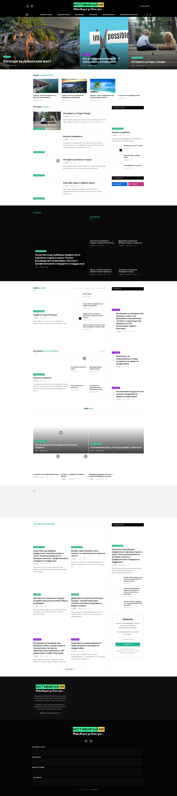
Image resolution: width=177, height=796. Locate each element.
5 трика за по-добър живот (129, 95)
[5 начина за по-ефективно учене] (47, 463)
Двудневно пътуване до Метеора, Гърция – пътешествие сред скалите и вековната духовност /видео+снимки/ (131, 242)
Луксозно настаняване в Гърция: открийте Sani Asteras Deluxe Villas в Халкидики (102, 242)
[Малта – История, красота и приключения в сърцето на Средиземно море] (102, 259)
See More (102, 351)
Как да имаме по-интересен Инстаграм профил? (56, 446)
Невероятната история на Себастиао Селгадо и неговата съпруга (93, 315)
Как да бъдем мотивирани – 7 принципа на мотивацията (101, 60)
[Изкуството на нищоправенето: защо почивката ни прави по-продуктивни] (128, 345)
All (74, 288)
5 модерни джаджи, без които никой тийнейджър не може (101, 475)
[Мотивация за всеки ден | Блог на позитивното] (88, 6)
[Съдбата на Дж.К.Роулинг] (50, 302)
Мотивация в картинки (128, 14)
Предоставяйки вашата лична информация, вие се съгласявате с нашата (128, 651)
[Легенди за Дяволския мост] (40, 43)
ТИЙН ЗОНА (80, 288)
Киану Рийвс (87, 294)
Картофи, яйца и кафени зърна (79, 183)
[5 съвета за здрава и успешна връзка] (74, 463)
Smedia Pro (94, 789)
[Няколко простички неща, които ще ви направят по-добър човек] (76, 327)
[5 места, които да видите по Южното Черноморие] (45, 86)
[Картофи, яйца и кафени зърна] (47, 190)
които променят (46, 351)
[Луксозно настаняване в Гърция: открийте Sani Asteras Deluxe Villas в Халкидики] (102, 230)
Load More (68, 669)
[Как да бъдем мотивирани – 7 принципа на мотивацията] (104, 43)
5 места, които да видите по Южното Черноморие (44, 96)
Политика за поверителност (128, 653)
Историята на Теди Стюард (148, 61)
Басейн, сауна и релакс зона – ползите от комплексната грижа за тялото (88, 553)
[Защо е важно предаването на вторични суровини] (76, 306)
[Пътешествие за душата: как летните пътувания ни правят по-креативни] (128, 380)
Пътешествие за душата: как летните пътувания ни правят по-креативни (130, 394)
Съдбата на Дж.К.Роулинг (45, 315)
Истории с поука (46, 14)
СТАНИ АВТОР (145, 6)
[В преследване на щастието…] (117, 167)
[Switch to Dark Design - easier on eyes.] (147, 14)
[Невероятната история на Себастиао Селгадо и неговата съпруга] (76, 316)
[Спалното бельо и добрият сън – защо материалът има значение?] (117, 603)
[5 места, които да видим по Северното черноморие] (74, 86)
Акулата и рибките (72, 136)
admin (4, 65)
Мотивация (79, 14)
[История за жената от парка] (47, 167)
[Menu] (27, 15)
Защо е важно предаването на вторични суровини (93, 304)
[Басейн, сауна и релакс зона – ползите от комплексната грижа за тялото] (88, 538)
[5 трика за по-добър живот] (131, 86)
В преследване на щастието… (133, 165)
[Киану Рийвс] (76, 296)
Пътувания (93, 14)
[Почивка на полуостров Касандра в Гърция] (131, 259)
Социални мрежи (101, 288)
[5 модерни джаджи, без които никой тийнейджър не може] (102, 463)
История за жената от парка (77, 160)
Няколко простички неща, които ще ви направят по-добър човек (94, 325)
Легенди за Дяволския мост (27, 61)
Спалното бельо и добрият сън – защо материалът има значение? (133, 603)
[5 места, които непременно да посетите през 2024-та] (102, 86)
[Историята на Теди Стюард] (152, 43)
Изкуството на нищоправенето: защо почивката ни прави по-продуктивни (127, 360)
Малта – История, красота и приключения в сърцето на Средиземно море (101, 271)
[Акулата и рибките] (47, 144)
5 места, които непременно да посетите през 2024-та (102, 96)
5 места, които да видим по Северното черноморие (73, 96)
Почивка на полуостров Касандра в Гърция (128, 271)
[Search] (150, 15)
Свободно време (108, 14)
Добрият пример (64, 14)
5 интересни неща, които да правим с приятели (116, 447)
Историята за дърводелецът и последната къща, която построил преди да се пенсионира (98, 387)
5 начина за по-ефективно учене (46, 474)
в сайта (39, 288)
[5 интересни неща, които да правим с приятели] (116, 432)
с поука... (41, 107)
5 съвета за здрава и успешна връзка (72, 475)
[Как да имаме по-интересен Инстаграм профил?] (60, 432)
